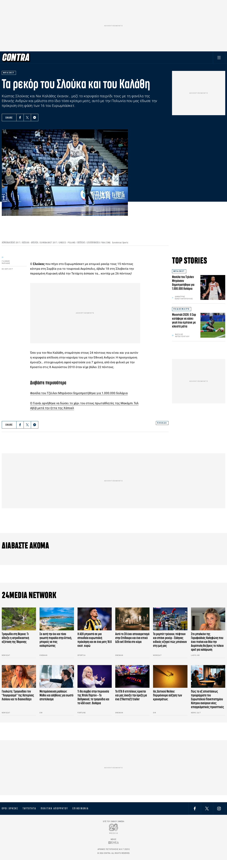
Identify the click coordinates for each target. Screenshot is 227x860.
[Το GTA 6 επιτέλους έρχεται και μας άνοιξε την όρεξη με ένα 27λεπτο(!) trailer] (132, 676)
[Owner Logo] (113, 828)
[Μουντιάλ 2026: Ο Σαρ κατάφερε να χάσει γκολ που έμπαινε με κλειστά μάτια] (212, 325)
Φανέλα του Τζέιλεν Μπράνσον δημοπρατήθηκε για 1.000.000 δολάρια (79, 393)
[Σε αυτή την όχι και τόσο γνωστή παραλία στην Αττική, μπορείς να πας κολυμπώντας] (57, 618)
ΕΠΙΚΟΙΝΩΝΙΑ (81, 808)
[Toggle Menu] (219, 57)
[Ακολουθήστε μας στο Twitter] (207, 808)
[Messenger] (34, 117)
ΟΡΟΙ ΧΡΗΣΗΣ (10, 808)
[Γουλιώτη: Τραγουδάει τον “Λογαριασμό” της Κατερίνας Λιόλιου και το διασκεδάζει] (19, 676)
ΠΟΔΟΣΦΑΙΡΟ (181, 309)
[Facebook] (20, 117)
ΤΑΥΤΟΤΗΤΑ (29, 808)
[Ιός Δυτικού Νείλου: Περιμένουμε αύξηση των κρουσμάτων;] (170, 676)
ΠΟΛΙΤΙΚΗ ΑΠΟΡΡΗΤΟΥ (54, 808)
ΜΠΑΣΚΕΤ (179, 271)
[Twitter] (27, 117)
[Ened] (113, 842)
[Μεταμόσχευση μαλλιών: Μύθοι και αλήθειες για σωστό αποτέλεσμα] (57, 676)
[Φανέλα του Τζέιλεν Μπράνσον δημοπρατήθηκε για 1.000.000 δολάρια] (212, 287)
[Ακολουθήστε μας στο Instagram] (219, 808)
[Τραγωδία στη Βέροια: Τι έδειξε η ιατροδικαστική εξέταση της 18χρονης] (19, 618)
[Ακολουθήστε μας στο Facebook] (194, 808)
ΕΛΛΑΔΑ (162, 423)
